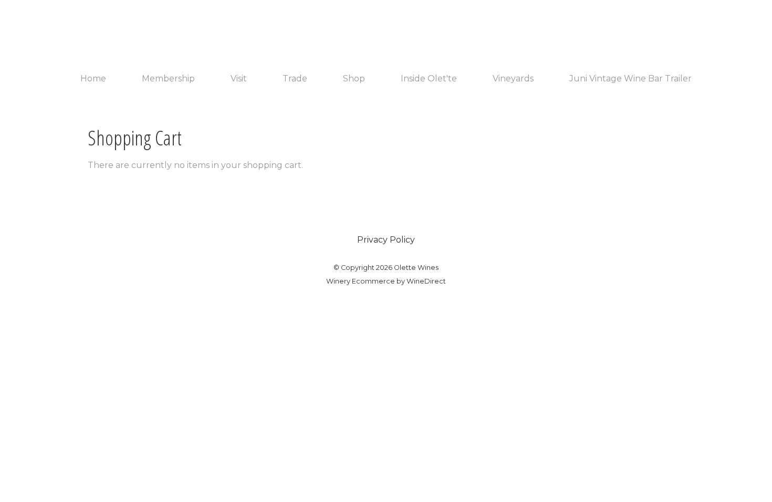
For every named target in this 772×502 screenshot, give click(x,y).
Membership (168, 78)
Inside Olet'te (429, 78)
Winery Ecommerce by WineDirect (386, 281)
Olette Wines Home (386, 32)
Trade (295, 78)
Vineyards (513, 78)
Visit (239, 78)
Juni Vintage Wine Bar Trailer (630, 78)
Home (93, 78)
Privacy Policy (386, 240)
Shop (354, 78)
